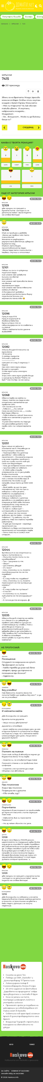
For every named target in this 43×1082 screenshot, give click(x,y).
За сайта (5, 1071)
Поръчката (9, 807)
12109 (5, 205)
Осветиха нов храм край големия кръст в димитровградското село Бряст (21, 1016)
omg (31, 186)
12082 (6, 346)
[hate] (9, 704)
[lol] (4, 197)
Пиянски (5, 749)
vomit (17, 165)
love (37, 165)
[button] (2, 6)
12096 (6, 313)
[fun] (9, 197)
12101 (5, 267)
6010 (11, 1044)
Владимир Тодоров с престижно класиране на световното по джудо (21, 1024)
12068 (6, 395)
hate (5, 165)
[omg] (4, 222)
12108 (4, 837)
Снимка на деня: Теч (16, 975)
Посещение (8, 659)
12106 (5, 230)
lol (11, 186)
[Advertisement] (21, 47)
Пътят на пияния (13, 751)
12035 (5, 615)
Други (4, 834)
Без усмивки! (9, 690)
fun (27, 165)
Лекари (4, 656)
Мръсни (7, 75)
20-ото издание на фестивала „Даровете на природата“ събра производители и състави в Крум (20, 991)
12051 (5, 443)
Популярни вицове (11, 17)
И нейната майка (12, 711)
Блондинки (6, 708)
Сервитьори (6, 805)
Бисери (28, 17)
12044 (6, 549)
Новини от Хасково (20, 1071)
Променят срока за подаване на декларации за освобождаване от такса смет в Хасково (20, 1008)
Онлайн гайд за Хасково (12, 1073)
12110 (4, 894)
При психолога (10, 784)
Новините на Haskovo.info (15, 966)
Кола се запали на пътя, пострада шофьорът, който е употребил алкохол (19, 1000)
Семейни (5, 687)
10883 (32, 1044)
